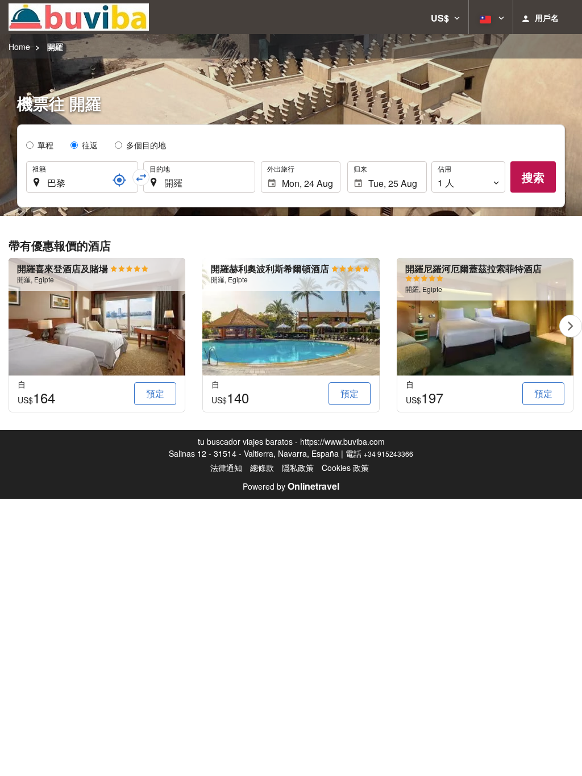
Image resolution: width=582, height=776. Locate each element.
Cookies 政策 (345, 467)
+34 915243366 (388, 453)
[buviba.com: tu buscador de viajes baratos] (79, 17)
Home (19, 46)
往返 (90, 145)
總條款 (262, 467)
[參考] (119, 180)
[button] (445, 17)
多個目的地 (146, 145)
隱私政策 (298, 467)
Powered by (291, 486)
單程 (45, 145)
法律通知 (226, 467)
